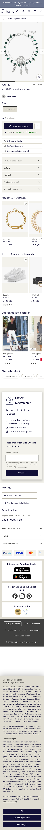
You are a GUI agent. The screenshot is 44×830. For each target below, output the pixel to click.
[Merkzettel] (35, 11)
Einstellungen (22, 824)
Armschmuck (21, 19)
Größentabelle (10, 118)
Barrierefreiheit (10, 630)
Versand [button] (27, 89)
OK (22, 811)
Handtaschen (11, 376)
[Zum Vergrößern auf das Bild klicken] (39, 77)
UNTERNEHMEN (10, 543)
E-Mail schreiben (12, 496)
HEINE (5, 535)
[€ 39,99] (15, 275)
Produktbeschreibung (13, 161)
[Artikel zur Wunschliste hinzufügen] (37, 126)
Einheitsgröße (10, 109)
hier (4, 719)
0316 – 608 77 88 (12, 519)
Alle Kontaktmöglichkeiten (18, 503)
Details (7, 168)
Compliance (34, 630)
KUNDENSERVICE (11, 528)
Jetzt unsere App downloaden (22, 564)
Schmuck (11, 19)
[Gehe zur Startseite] (10, 11)
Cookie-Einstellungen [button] (22, 636)
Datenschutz (35, 624)
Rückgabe (8, 175)
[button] (3, 11)
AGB (26, 624)
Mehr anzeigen (22, 467)
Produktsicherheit (11, 182)
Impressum (23, 630)
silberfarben (11, 96)
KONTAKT (7, 487)
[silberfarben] (4, 96)
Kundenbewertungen (13, 189)
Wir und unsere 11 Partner (13, 686)
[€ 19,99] (15, 219)
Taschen (28, 376)
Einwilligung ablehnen (22, 818)
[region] (22, 753)
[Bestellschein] (29, 11)
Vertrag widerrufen (13, 624)
